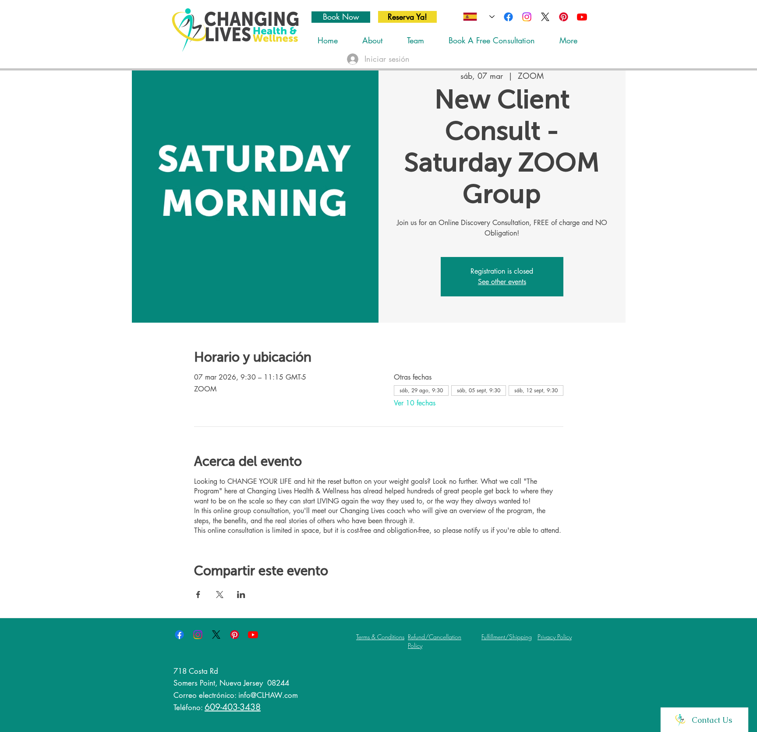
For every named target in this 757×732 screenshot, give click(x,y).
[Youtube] (582, 17)
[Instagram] (527, 17)
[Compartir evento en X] (220, 594)
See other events (502, 281)
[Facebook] (508, 17)
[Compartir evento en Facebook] (198, 594)
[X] (545, 17)
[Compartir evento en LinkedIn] (241, 594)
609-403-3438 (233, 707)
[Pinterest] (564, 17)
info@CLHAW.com (268, 695)
